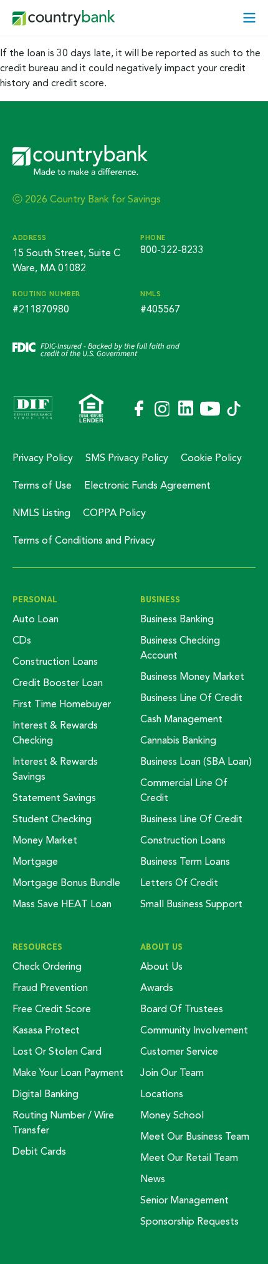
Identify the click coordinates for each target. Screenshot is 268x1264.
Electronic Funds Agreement (147, 486)
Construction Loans (55, 662)
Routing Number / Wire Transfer (63, 1123)
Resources (37, 946)
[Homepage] (63, 18)
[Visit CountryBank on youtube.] (210, 410)
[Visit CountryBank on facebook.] (138, 409)
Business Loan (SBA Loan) (196, 762)
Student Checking (52, 820)
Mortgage (35, 862)
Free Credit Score (51, 1010)
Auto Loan (35, 620)
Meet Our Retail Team (189, 1158)
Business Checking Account (180, 648)
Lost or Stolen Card (57, 1052)
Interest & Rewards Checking (55, 733)
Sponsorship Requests (189, 1222)
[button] (249, 17)
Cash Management (181, 720)
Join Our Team (172, 1073)
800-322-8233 (172, 251)
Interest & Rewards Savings (55, 769)
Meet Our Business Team (194, 1137)
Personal (34, 599)
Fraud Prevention (50, 988)
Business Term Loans (185, 862)
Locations (161, 1095)
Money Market (44, 841)
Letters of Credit (179, 883)
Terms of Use (42, 486)
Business (160, 599)
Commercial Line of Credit (183, 791)
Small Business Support (191, 905)
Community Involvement (194, 1031)
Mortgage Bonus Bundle (66, 883)
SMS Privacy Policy (126, 459)
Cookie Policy (211, 459)
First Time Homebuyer (61, 705)
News (152, 1180)
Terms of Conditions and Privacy (83, 541)
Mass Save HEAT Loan (62, 905)
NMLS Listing (41, 514)
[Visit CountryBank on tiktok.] (233, 409)
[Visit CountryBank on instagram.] (161, 410)
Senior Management (184, 1201)
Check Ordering (47, 967)
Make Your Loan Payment (67, 1073)
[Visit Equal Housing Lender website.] (91, 409)
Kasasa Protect (46, 1031)
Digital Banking (45, 1095)
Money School (172, 1116)
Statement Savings (54, 799)
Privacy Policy (42, 459)
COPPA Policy (114, 514)
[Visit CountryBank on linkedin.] (185, 409)
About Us (161, 946)
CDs (21, 641)
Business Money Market (192, 677)
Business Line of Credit (191, 699)
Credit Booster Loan (57, 684)
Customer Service (179, 1052)
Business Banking (177, 620)
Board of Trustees (181, 1010)
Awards (156, 988)
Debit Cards (39, 1152)
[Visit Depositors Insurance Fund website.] (33, 409)
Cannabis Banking (178, 741)
